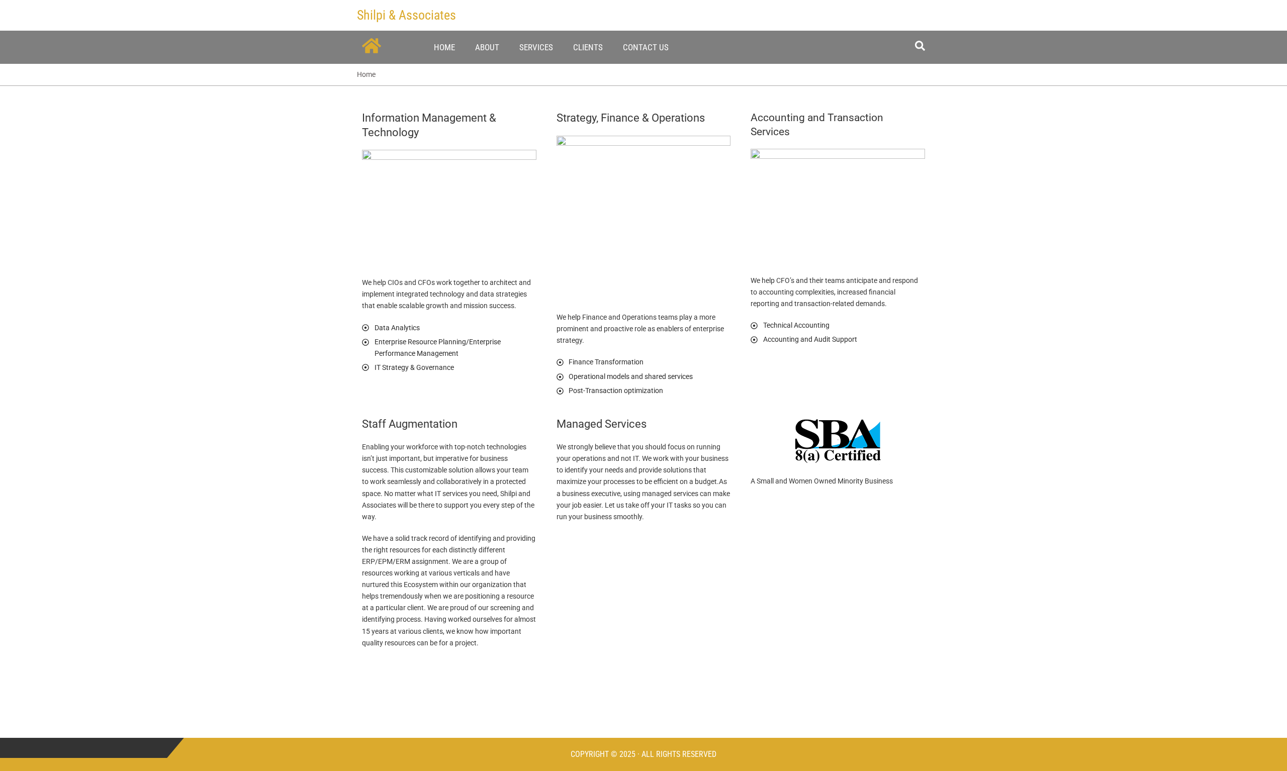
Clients (588, 47)
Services (536, 47)
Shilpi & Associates (406, 15)
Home (444, 47)
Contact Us (646, 47)
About (487, 47)
